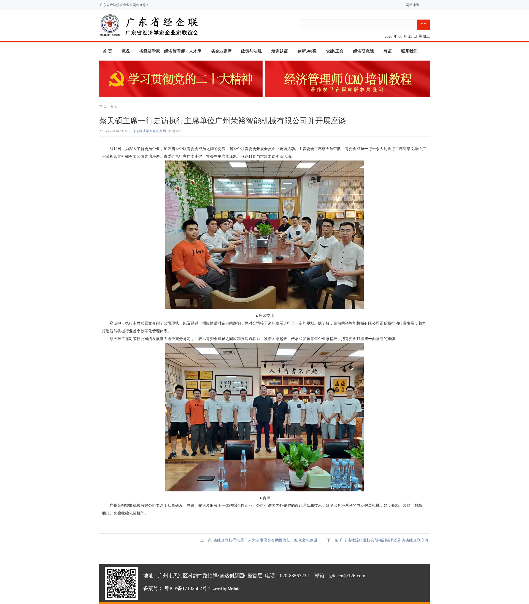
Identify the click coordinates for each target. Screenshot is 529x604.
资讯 (113, 106)
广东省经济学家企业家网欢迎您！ (124, 5)
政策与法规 (251, 51)
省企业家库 (221, 51)
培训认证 (279, 51)
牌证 (388, 51)
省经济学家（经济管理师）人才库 (170, 51)
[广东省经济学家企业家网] (149, 38)
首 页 (107, 51)
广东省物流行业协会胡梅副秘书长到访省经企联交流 (384, 540)
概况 (126, 51)
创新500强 (307, 51)
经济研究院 (363, 51)
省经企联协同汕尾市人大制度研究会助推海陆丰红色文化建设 (265, 540)
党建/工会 (335, 51)
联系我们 (409, 51)
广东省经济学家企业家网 (147, 131)
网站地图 (411, 5)
